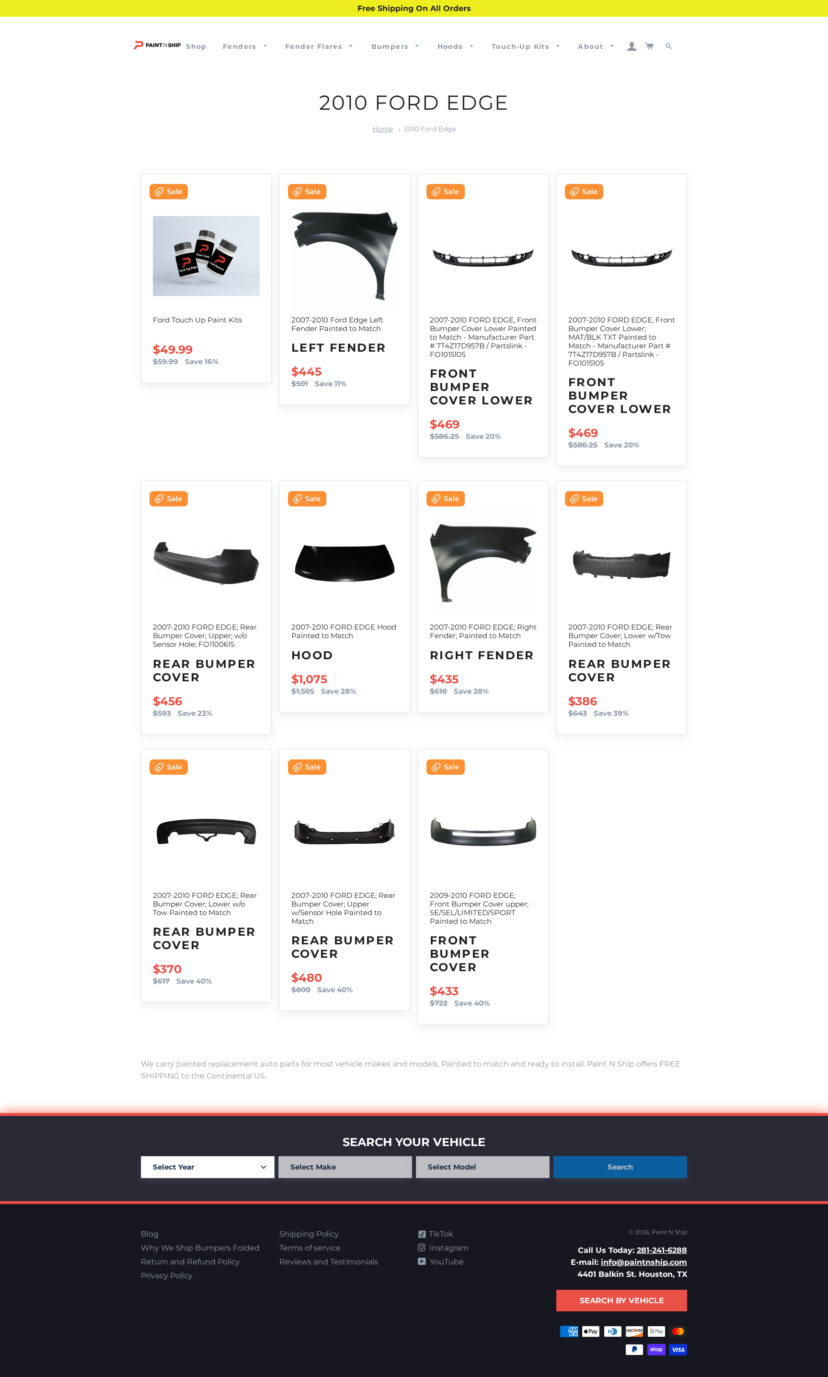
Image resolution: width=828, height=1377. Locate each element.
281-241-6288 (662, 1250)
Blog (150, 1234)
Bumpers (391, 46)
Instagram (448, 1247)
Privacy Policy (167, 1275)
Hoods (451, 46)
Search (620, 1166)
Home (382, 129)
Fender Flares (315, 46)
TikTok (440, 1234)
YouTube (446, 1261)
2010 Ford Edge (430, 129)
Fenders (241, 46)
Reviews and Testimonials (328, 1261)
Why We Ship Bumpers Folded (200, 1247)
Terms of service (310, 1247)
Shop (196, 46)
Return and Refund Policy (190, 1261)
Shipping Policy (309, 1234)
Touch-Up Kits (522, 46)
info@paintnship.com (644, 1262)
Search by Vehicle (622, 1300)
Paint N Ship (669, 1232)
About (592, 46)
